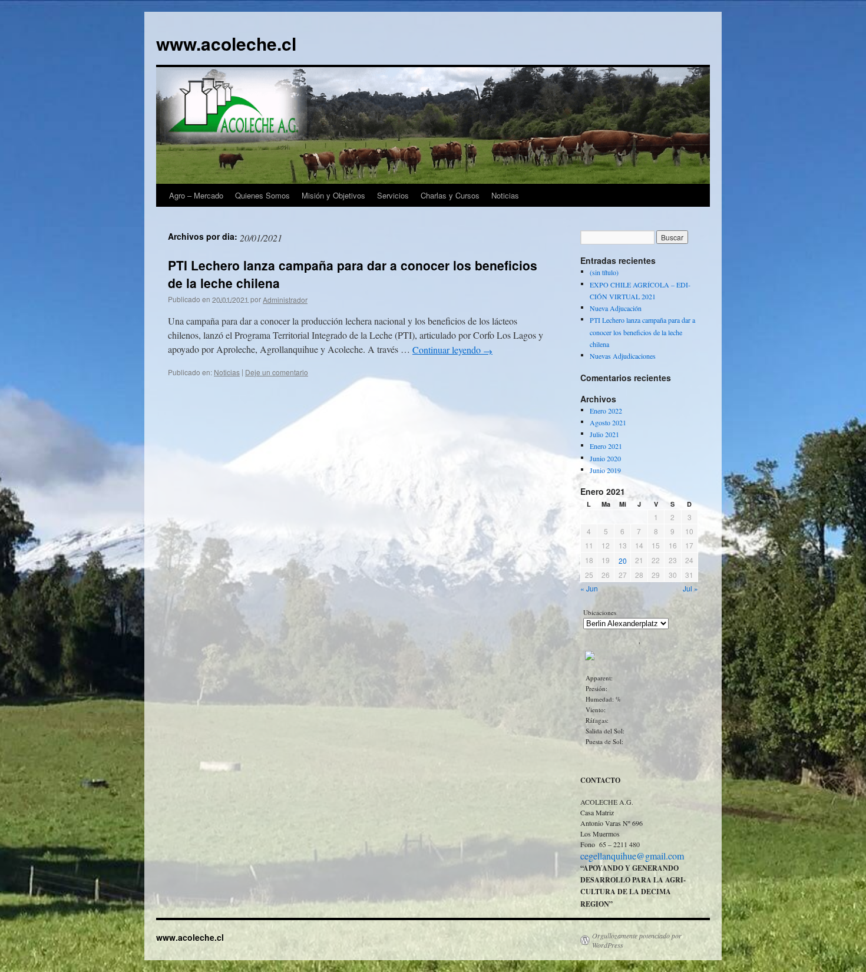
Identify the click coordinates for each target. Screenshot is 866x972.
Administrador (285, 300)
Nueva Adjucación (616, 308)
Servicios (393, 195)
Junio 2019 (605, 470)
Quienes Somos (262, 195)
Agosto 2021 (608, 422)
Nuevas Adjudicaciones (623, 356)
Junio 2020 (605, 458)
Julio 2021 (604, 434)
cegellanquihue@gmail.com (632, 856)
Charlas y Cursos (450, 195)
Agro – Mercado (196, 195)
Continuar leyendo (452, 349)
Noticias (505, 195)
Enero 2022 (606, 410)
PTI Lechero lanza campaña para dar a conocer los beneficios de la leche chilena (352, 274)
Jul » (690, 588)
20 (623, 561)
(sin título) (604, 272)
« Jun (589, 588)
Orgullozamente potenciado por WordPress (637, 940)
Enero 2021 (606, 446)
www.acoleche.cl (226, 43)
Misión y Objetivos (333, 195)
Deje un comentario (276, 372)
